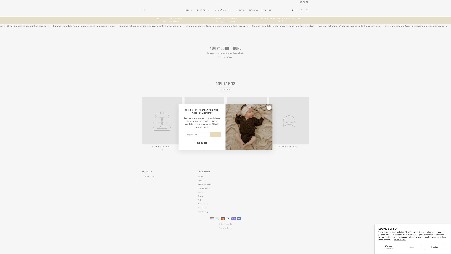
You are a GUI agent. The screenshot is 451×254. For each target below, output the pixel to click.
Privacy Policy (400, 239)
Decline (434, 247)
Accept (411, 247)
